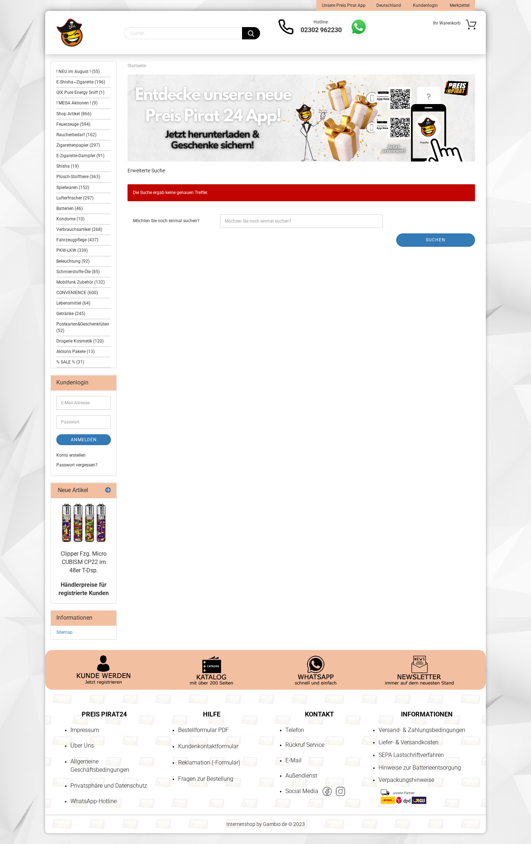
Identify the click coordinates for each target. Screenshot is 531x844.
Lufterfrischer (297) (75, 198)
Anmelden (84, 439)
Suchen (435, 239)
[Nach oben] (20, 797)
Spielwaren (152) (72, 187)
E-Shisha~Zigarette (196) (80, 82)
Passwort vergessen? (77, 465)
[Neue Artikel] (108, 490)
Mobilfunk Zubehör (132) (80, 282)
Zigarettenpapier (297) (78, 145)
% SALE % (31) (70, 362)
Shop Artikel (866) (73, 113)
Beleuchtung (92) (73, 261)
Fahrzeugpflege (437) (77, 239)
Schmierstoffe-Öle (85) (78, 271)
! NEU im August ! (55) (78, 71)
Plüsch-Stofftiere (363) (78, 176)
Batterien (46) (69, 208)
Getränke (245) (70, 313)
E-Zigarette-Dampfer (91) (80, 155)
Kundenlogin (425, 5)
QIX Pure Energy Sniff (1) (80, 92)
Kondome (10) (70, 218)
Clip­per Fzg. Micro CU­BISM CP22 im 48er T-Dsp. (84, 562)
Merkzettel (459, 5)
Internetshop (240, 824)
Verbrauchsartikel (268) (79, 229)
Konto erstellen (71, 455)
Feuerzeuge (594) (73, 124)
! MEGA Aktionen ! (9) (77, 103)
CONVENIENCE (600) (77, 292)
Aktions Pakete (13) (75, 351)
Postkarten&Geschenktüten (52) (82, 327)
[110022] (83, 523)
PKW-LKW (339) (72, 250)
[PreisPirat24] (69, 32)
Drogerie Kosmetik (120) (80, 341)
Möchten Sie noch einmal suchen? (166, 220)
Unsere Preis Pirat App (344, 5)
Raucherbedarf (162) (76, 134)
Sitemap (64, 632)
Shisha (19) (67, 166)
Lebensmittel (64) (73, 303)
